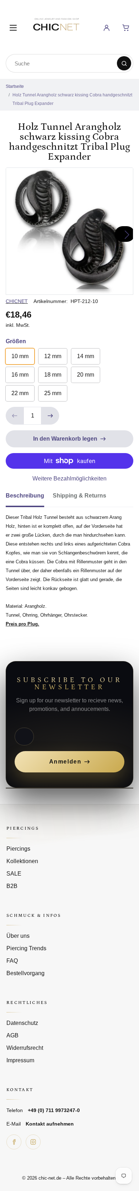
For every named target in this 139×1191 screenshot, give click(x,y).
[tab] (29, 498)
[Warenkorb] (125, 27)
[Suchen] (124, 63)
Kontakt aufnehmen (50, 1124)
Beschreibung (25, 496)
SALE (13, 874)
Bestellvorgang (25, 973)
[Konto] (106, 27)
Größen (16, 341)
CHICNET (17, 301)
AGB (12, 1035)
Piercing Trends (26, 948)
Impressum (20, 1060)
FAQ (12, 961)
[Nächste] (125, 234)
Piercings (18, 849)
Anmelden (65, 762)
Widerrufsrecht (24, 1048)
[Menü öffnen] (13, 27)
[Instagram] (33, 1141)
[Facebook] (13, 1141)
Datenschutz (22, 1023)
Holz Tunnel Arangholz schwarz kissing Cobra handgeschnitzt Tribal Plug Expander (72, 99)
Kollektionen (22, 861)
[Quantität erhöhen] (50, 416)
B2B (11, 886)
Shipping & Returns (79, 496)
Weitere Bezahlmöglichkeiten (69, 478)
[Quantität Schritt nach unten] (15, 416)
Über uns (18, 936)
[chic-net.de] (56, 26)
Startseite (15, 86)
